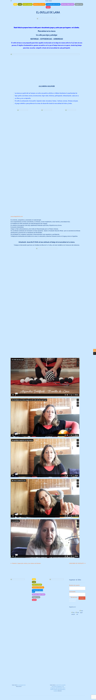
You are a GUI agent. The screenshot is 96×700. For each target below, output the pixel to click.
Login (19, 4)
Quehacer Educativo (39, 4)
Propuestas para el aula (53, 4)
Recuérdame (74, 597)
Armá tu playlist (27, 4)
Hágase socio (78, 4)
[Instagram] (81, 611)
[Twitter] (77, 613)
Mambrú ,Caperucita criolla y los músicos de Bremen (26, 563)
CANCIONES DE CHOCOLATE (76, 563)
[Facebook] (73, 613)
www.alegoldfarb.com (17, 216)
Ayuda (48, 7)
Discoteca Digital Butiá (67, 4)
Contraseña (72, 591)
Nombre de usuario (74, 585)
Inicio (15, 4)
